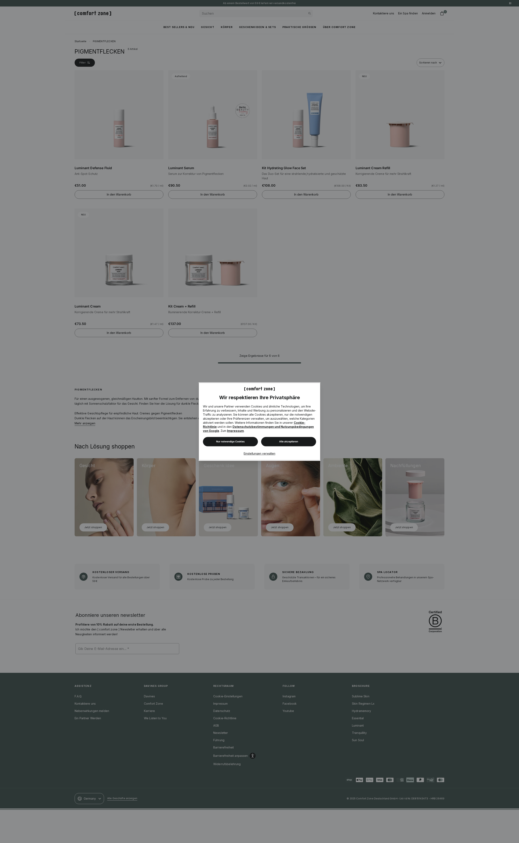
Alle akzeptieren (288, 441)
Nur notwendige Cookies (230, 441)
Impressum (235, 431)
